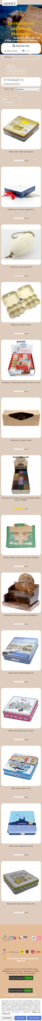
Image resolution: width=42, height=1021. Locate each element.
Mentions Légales (9, 995)
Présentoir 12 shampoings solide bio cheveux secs (21, 382)
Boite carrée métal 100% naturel (21, 152)
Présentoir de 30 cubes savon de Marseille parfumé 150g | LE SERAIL (21, 499)
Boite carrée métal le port (21, 788)
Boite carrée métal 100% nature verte (21, 904)
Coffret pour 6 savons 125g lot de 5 (21, 209)
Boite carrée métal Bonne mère (21, 846)
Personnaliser (7, 1018)
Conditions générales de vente (27, 995)
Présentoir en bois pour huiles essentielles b (21, 615)
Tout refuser (20, 1018)
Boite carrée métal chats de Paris (20, 731)
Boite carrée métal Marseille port (21, 673)
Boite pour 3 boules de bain (21, 440)
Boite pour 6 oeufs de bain (21, 325)
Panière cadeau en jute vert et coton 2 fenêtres (21, 557)
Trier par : (9, 89)
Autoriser (28, 978)
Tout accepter (34, 1018)
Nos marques (7, 100)
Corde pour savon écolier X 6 (21, 267)
